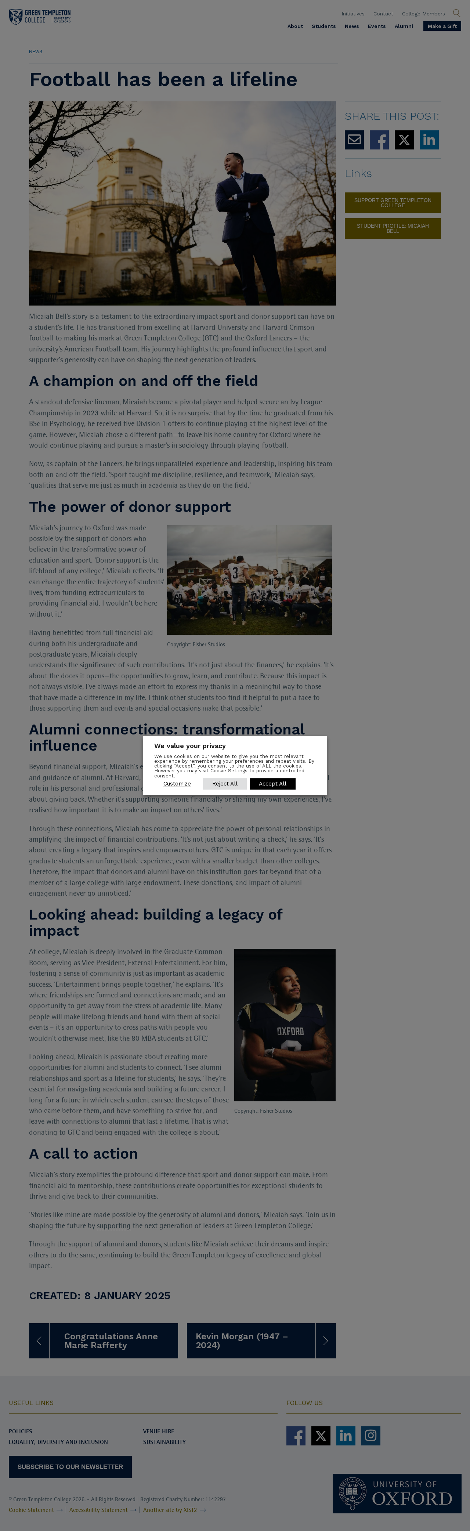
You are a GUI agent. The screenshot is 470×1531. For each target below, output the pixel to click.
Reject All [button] (225, 783)
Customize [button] (177, 783)
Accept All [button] (272, 783)
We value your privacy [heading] (190, 746)
